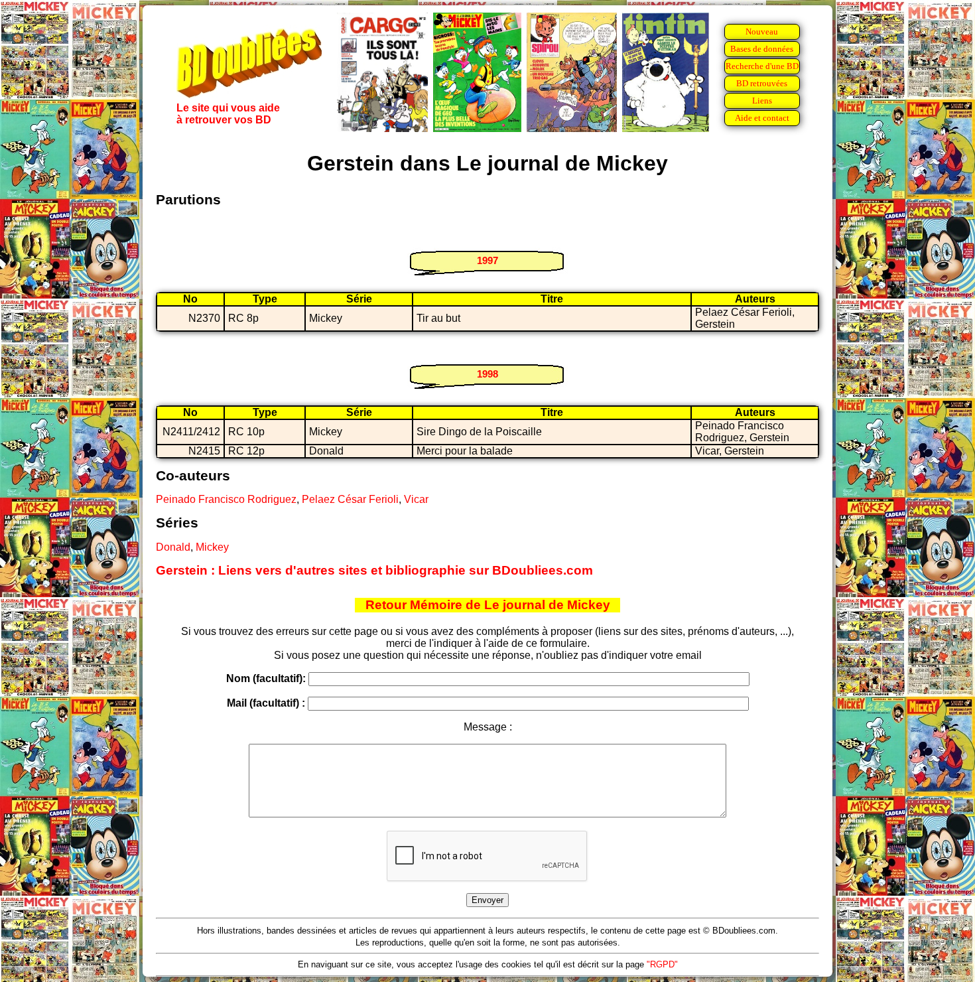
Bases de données (761, 49)
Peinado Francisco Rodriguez (226, 499)
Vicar (416, 499)
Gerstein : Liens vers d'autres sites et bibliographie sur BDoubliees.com (374, 570)
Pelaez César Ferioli (350, 499)
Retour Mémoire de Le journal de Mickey (487, 605)
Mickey (212, 547)
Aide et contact (762, 118)
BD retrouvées (761, 83)
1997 (487, 260)
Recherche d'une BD (762, 66)
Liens (762, 100)
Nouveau (762, 31)
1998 (487, 374)
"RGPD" (662, 964)
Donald (173, 547)
